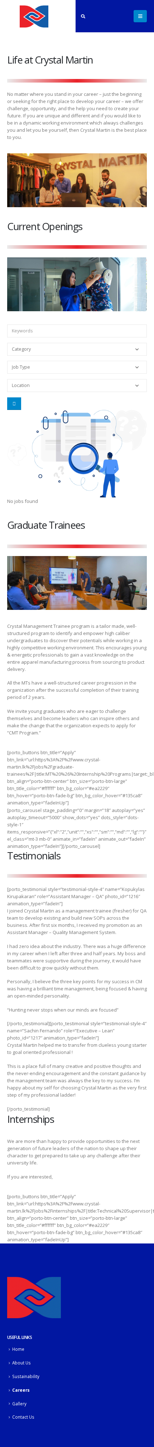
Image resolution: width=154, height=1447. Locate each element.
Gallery (19, 1403)
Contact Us (23, 1417)
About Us (21, 1363)
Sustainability (25, 1376)
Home (18, 1349)
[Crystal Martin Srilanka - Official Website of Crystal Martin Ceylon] (34, 16)
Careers (21, 1390)
